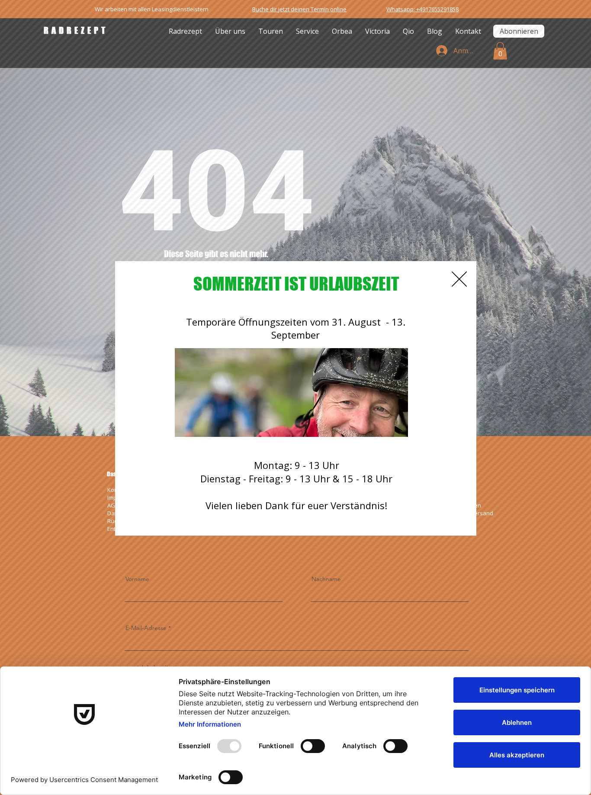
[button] (459, 279)
